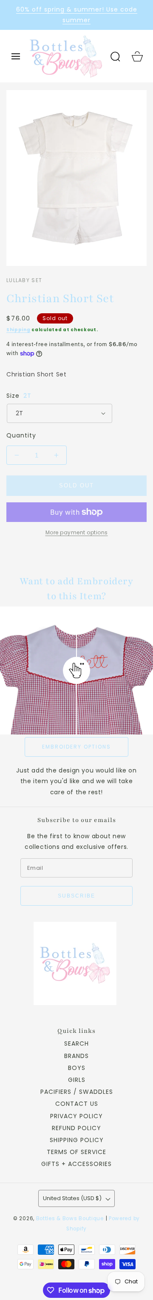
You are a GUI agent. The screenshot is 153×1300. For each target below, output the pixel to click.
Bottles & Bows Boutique (70, 1218)
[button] (15, 56)
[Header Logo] (65, 56)
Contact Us (76, 1103)
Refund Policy (76, 1128)
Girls (76, 1080)
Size (18, 395)
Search (76, 1043)
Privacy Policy (76, 1116)
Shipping (18, 329)
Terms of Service (76, 1152)
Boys (76, 1068)
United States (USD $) (72, 1198)
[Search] (115, 56)
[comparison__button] (76, 670)
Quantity (21, 435)
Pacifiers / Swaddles (76, 1091)
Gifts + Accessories (76, 1164)
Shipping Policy (77, 1140)
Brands (76, 1056)
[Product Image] (76, 178)
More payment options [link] (76, 532)
